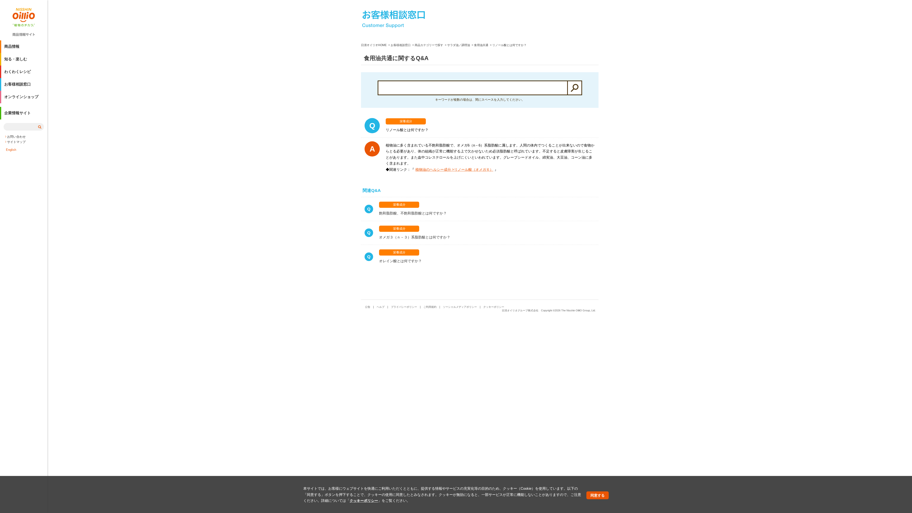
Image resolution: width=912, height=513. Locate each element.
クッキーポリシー (493, 306)
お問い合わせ (16, 136)
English (11, 150)
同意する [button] (597, 495)
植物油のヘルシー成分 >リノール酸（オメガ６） (454, 169)
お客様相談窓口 (17, 84)
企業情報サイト (17, 113)
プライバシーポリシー (404, 306)
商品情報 (11, 46)
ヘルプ (381, 306)
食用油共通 (481, 45)
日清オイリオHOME (374, 45)
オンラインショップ (21, 97)
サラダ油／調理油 (458, 45)
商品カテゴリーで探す (429, 45)
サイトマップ (16, 142)
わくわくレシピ (17, 72)
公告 (367, 306)
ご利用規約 (430, 306)
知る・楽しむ (15, 59)
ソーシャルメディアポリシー (460, 306)
